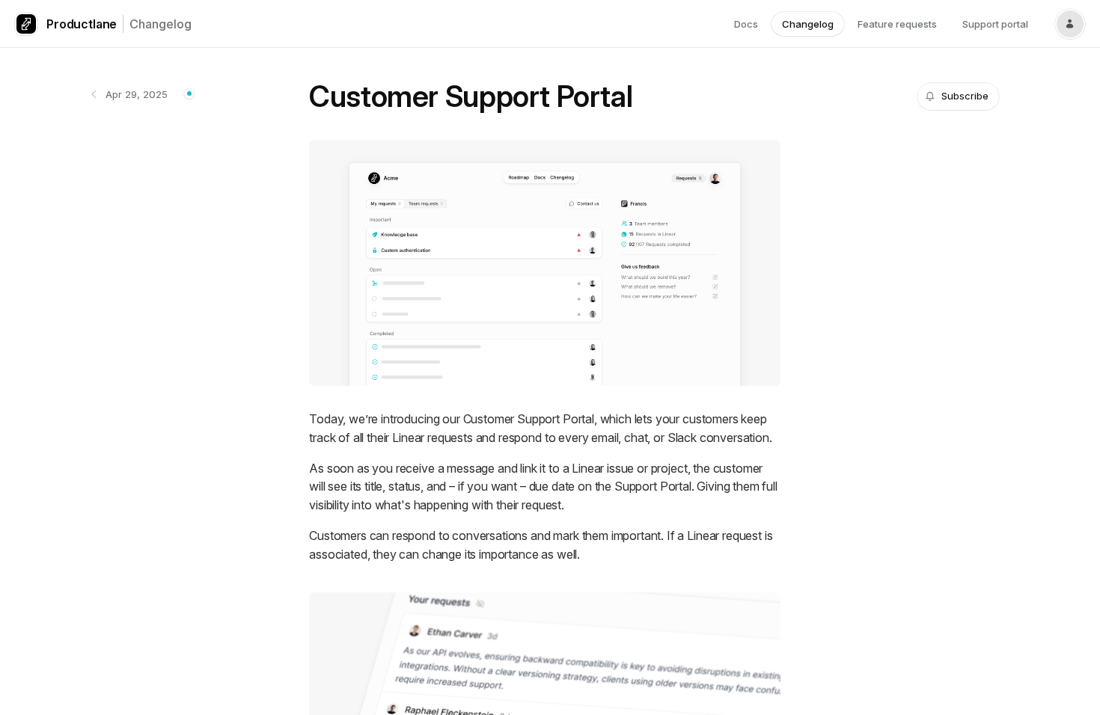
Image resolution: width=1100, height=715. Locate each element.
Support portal (995, 24)
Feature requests (897, 24)
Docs (746, 24)
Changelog (160, 23)
